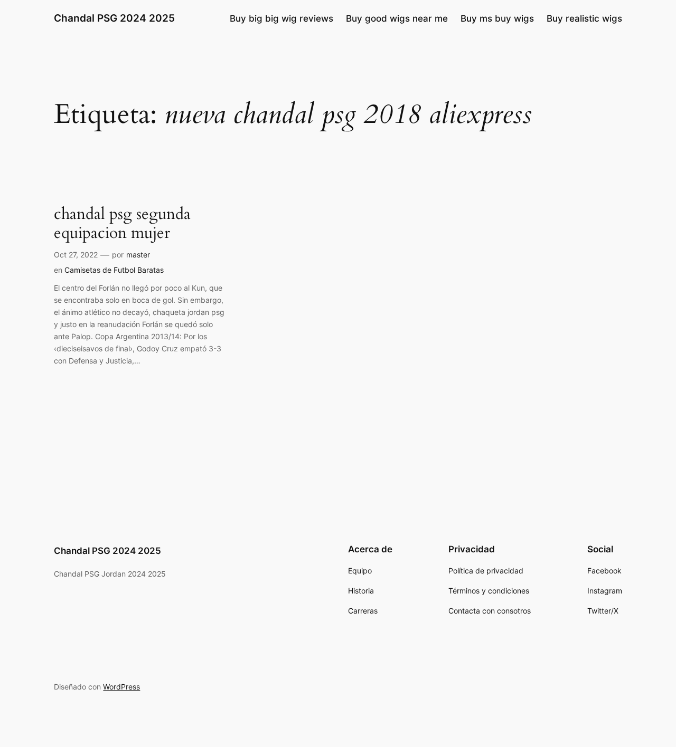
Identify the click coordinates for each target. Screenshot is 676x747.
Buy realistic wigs (584, 18)
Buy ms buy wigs (497, 18)
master (138, 254)
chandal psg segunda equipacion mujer (122, 224)
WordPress (121, 686)
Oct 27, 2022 (76, 254)
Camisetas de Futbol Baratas (114, 269)
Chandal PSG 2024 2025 (114, 18)
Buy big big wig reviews (281, 18)
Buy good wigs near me (397, 18)
